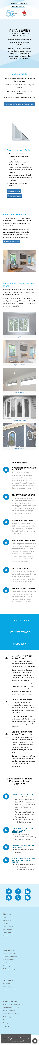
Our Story (5, 917)
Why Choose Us (7, 929)
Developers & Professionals (10, 990)
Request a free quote (19, 3)
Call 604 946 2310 (18, 6)
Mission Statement (8, 920)
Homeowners (6, 983)
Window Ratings (7, 1017)
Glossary (5, 1023)
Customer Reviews (8, 926)
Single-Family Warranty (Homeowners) (13, 1004)
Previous (7, 132)
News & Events (7, 932)
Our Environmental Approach (11, 969)
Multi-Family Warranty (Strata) (11, 1007)
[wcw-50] (16, 13)
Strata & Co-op (7, 987)
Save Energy (6, 966)
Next (32, 132)
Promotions (6, 936)
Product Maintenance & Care (11, 1014)
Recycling (5, 963)
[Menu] (33, 13)
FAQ (4, 1020)
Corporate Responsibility (9, 953)
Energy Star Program (8, 959)
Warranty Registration (9, 1011)
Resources (6, 1026)
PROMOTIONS (19, 643)
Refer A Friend (7, 939)
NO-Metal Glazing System (10, 956)
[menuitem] (19, 3)
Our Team (5, 923)
